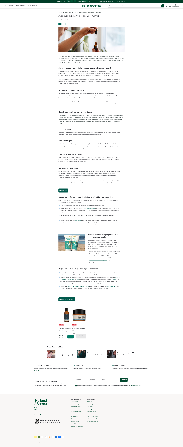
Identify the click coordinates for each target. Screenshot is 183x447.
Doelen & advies (32, 6)
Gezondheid (68, 12)
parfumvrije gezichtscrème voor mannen (78, 286)
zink (78, 279)
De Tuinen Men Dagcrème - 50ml (79, 329)
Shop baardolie (63, 190)
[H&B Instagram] (35, 414)
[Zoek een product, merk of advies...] (163, 6)
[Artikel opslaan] (60, 24)
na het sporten (86, 274)
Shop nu (91, 1)
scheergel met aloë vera (89, 208)
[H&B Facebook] (38, 414)
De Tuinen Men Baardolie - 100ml (66, 329)
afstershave (78, 220)
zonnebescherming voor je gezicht (98, 260)
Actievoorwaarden (121, 1)
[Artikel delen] (63, 24)
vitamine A (64, 279)
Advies (60, 12)
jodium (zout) (71, 279)
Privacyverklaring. (135, 385)
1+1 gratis (61, 324)
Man (75, 12)
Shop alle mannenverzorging (66, 299)
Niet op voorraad (81, 335)
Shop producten (9, 6)
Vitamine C (115, 279)
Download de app (112, 1)
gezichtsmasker (111, 286)
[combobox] (134, 6)
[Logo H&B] (91, 6)
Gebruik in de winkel (102, 1)
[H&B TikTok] (41, 414)
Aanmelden (124, 379)
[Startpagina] (91, 6)
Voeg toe (70, 336)
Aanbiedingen (20, 6)
